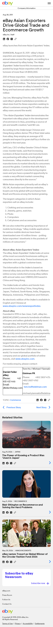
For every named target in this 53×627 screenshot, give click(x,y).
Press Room (7, 595)
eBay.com (6, 591)
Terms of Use (7, 623)
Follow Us (6, 599)
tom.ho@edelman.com (35, 386)
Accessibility (28, 623)
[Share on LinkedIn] (4, 39)
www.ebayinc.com (25, 358)
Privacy (18, 623)
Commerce (15, 400)
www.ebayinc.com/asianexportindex (21, 306)
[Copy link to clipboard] (15, 38)
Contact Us (6, 604)
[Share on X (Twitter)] (11, 39)
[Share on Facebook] (8, 39)
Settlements (40, 623)
